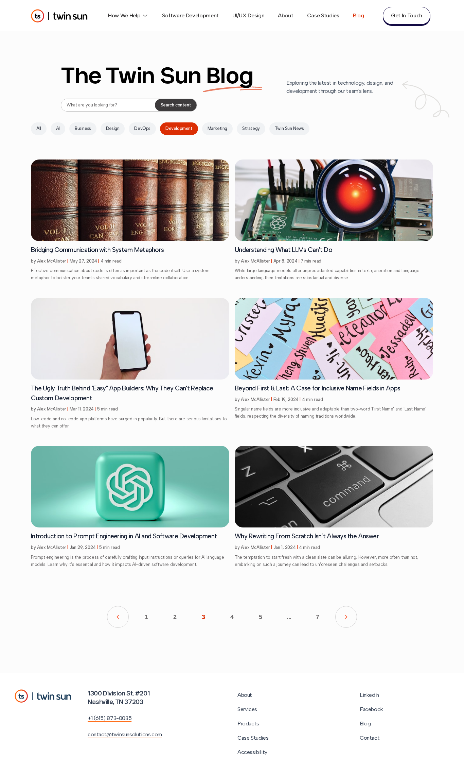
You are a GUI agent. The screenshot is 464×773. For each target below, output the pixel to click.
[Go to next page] (346, 617)
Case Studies (323, 15)
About (285, 15)
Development (179, 128)
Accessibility (252, 752)
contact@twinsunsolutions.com (125, 734)
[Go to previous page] (118, 617)
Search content (176, 104)
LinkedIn (369, 695)
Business (83, 128)
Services (247, 709)
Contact (369, 738)
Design (113, 128)
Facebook (371, 709)
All (38, 128)
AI (58, 128)
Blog (358, 15)
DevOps (142, 128)
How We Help (124, 15)
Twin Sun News (289, 128)
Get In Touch (406, 15)
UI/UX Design (248, 15)
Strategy (251, 128)
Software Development (190, 15)
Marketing (217, 128)
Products (248, 723)
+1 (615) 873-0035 (109, 718)
